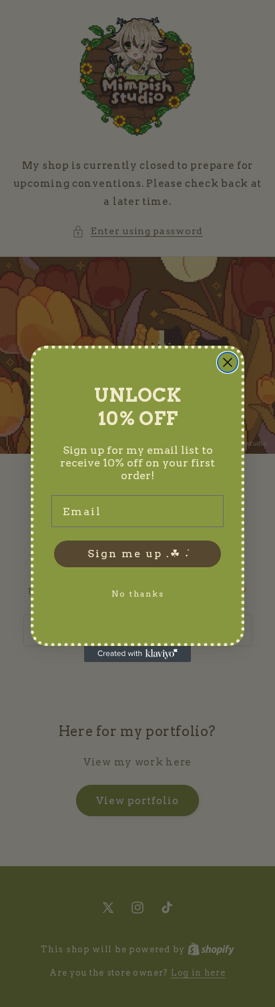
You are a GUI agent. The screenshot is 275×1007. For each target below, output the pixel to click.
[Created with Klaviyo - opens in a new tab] (137, 654)
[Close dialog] (228, 362)
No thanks (137, 594)
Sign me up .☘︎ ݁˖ (137, 553)
